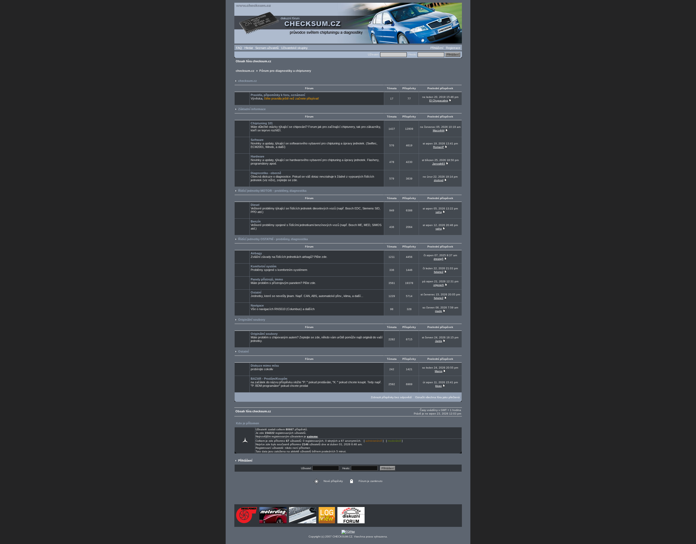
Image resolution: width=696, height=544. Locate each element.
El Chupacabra (438, 100)
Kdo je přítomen (247, 423)
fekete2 (438, 271)
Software (257, 139)
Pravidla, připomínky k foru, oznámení (278, 95)
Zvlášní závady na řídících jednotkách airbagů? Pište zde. (289, 255)
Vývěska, (285, 96)
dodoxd (438, 180)
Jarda (438, 340)
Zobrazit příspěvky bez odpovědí (391, 397)
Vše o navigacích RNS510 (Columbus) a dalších (283, 307)
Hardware (257, 156)
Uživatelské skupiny (294, 48)
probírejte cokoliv (265, 367)
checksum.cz (247, 80)
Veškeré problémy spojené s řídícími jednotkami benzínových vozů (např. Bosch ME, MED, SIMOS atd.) (316, 225)
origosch (438, 284)
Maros (438, 371)
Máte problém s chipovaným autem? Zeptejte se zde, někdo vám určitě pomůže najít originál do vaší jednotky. (317, 337)
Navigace (257, 305)
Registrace (453, 48)
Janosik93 (438, 163)
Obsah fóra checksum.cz (253, 61)
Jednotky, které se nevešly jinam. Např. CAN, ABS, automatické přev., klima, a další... (307, 294)
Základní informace (252, 109)
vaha (439, 212)
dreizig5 (438, 258)
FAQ (239, 48)
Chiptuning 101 (262, 123)
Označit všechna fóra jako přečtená (437, 397)
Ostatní (256, 292)
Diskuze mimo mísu (265, 365)
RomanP (438, 147)
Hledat (248, 48)
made (438, 311)
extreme (312, 436)
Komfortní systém (263, 266)
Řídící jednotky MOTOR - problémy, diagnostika (272, 190)
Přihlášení (436, 48)
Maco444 (439, 130)
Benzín (256, 221)
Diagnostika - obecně (266, 173)
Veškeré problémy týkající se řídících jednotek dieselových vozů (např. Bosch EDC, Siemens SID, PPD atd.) (315, 208)
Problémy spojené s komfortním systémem (279, 268)
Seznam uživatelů (267, 48)
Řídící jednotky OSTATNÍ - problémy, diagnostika (273, 239)
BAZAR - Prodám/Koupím (269, 378)
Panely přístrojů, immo (267, 279)
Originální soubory (251, 319)
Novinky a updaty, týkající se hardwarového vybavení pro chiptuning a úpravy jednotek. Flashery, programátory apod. (315, 160)
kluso (438, 385)
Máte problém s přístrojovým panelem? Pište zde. (283, 281)
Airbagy (256, 253)
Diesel (255, 204)
